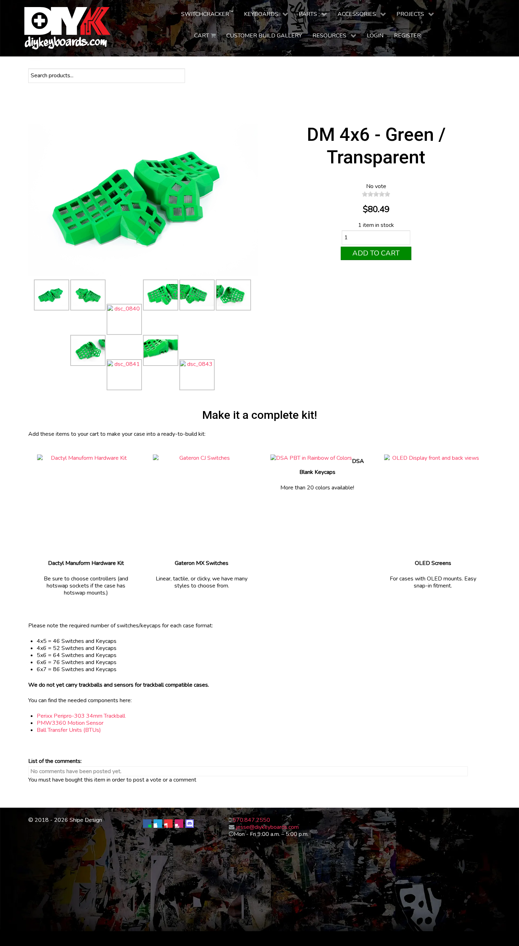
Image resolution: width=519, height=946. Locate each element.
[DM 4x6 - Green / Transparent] (143, 201)
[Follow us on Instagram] (179, 823)
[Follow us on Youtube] (168, 823)
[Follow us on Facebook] (147, 823)
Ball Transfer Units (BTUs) (69, 730)
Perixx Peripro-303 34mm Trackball (81, 716)
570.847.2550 (251, 820)
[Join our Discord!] (189, 823)
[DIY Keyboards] (67, 28)
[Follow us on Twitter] (158, 823)
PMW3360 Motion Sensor (70, 723)
